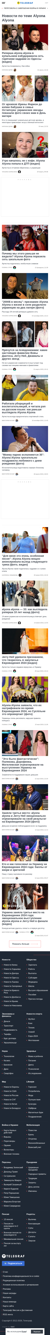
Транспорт (8, 1026)
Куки (24, 1332)
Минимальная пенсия (13, 1239)
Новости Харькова (12, 969)
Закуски (31, 1241)
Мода (30, 1095)
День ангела (33, 1187)
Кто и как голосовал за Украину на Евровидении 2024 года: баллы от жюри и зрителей (24, 867)
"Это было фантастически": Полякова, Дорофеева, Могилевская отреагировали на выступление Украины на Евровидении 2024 (22, 764)
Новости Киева (10, 965)
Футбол (31, 1019)
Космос (7, 1061)
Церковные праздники (33, 1168)
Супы (30, 1228)
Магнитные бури (35, 1112)
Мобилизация (33, 1125)
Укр (46, 3)
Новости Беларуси (12, 1108)
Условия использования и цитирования (20, 1285)
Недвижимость (10, 1030)
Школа (31, 986)
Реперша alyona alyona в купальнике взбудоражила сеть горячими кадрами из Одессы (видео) (23, 57)
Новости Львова (11, 982)
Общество (31, 960)
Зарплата (32, 965)
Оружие (7, 1145)
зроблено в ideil (8, 1327)
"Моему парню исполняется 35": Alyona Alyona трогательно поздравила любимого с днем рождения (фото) (23, 459)
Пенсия (5, 1214)
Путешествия (34, 1100)
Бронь (31, 1135)
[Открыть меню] (4, 3)
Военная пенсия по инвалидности (12, 1234)
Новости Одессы (11, 978)
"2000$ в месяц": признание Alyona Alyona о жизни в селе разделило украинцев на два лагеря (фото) (25, 304)
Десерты (32, 1232)
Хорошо (36, 1332)
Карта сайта (8, 1306)
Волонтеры (9, 1150)
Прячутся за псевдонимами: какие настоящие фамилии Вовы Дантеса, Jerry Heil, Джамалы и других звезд (24, 354)
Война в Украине (10, 1125)
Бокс (30, 1023)
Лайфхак (32, 1108)
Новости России (11, 1095)
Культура (32, 1104)
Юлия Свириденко (12, 1206)
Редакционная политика (14, 1280)
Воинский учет (34, 1147)
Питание (32, 1061)
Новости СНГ (10, 1100)
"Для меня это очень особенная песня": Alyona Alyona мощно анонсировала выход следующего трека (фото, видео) (24, 560)
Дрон (6, 1069)
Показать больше (20, 944)
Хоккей (31, 1032)
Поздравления (35, 1117)
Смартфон (8, 1073)
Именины (32, 1191)
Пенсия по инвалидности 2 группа (11, 1226)
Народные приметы (37, 1174)
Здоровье (31, 1051)
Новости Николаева (13, 1005)
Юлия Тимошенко (12, 1197)
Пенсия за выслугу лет (12, 1244)
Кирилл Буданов (11, 1189)
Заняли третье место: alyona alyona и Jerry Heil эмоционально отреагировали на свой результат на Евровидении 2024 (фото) (24, 817)
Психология (33, 1069)
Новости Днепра (11, 973)
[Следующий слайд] (47, 8)
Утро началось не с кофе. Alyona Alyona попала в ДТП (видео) (23, 162)
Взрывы (7, 1137)
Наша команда (9, 1302)
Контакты (7, 1297)
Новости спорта (34, 1014)
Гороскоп (32, 1087)
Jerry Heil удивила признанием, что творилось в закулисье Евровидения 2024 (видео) (22, 660)
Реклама (7, 1289)
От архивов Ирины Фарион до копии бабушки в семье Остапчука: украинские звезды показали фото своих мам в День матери (24, 110)
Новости (6, 960)
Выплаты (32, 973)
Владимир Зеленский (13, 1167)
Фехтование (33, 1040)
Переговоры (9, 1141)
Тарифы (7, 1034)
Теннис (31, 1028)
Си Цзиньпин (10, 1176)
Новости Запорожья (13, 986)
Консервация (34, 1224)
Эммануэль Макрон (12, 1180)
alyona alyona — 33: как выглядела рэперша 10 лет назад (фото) (24, 611)
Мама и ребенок (35, 1056)
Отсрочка (32, 1139)
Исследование (35, 1073)
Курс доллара (10, 1038)
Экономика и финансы (8, 1015)
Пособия (32, 995)
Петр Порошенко (11, 1193)
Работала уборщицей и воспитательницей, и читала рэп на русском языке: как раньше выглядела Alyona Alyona (24, 408)
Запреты (32, 1183)
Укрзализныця (10, 1043)
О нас (5, 1272)
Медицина (33, 982)
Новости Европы (11, 1087)
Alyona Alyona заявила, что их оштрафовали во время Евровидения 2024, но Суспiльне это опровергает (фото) (23, 710)
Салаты (31, 1236)
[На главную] (25, 3)
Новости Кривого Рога (11, 991)
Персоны (6, 1162)
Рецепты (30, 1214)
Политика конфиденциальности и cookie (21, 1276)
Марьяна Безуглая (12, 1202)
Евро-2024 (33, 1036)
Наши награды (9, 1293)
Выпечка (32, 1219)
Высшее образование (38, 990)
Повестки (32, 1130)
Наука (5, 1051)
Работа (31, 969)
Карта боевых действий (10, 1131)
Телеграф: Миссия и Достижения (18, 1310)
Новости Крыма (11, 1001)
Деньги (7, 1021)
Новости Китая (10, 1104)
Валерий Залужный (12, 1185)
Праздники (31, 1162)
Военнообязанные (36, 1143)
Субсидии (32, 978)
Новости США (10, 1091)
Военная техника (11, 1154)
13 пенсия (8, 1219)
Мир (4, 1082)
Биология (8, 1065)
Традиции (32, 1178)
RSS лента (8, 1314)
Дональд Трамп (11, 1172)
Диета (31, 1065)
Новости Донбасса (12, 997)
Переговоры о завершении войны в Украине (25, 8)
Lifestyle (30, 1082)
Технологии (9, 1056)
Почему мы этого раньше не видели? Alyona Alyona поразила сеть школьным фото (23, 256)
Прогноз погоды (35, 999)
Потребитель (34, 1091)
